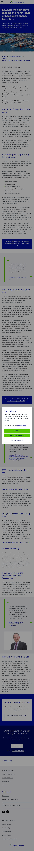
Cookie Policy (21, 425)
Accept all (17, 430)
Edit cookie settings (17, 440)
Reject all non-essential (17, 435)
